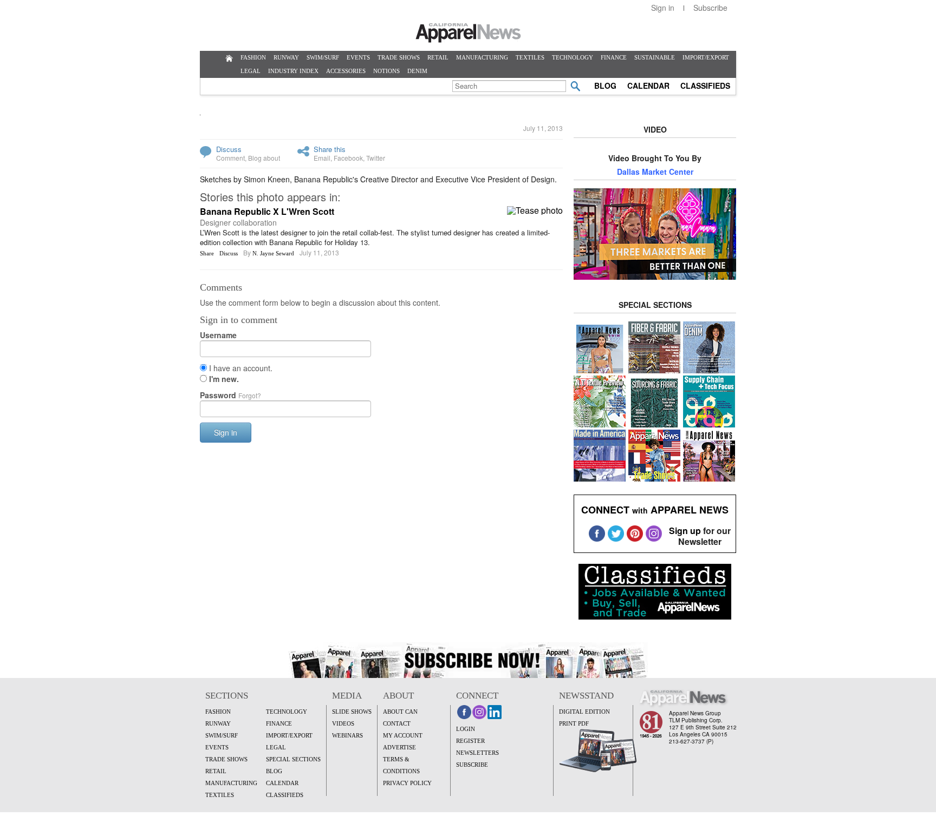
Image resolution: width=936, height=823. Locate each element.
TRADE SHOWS (399, 57)
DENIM (417, 71)
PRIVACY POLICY (407, 783)
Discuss (229, 149)
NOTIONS (386, 71)
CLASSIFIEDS (705, 85)
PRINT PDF (574, 723)
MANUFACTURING (482, 57)
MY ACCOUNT (402, 735)
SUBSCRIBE (472, 764)
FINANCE (614, 57)
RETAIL (437, 57)
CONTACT (397, 723)
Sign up (685, 530)
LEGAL (250, 71)
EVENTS (358, 57)
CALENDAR (648, 85)
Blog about (264, 157)
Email (322, 157)
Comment (230, 157)
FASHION (253, 57)
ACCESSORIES (346, 71)
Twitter (375, 157)
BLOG (605, 85)
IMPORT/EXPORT (705, 57)
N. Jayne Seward (273, 253)
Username (218, 335)
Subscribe (710, 7)
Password (230, 395)
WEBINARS (347, 735)
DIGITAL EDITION (584, 711)
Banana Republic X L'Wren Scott (267, 211)
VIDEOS (343, 723)
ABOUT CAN (400, 711)
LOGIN (465, 729)
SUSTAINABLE (654, 57)
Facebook (348, 157)
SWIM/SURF (323, 57)
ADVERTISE (399, 747)
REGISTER (470, 741)
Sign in (662, 7)
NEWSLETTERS (477, 752)
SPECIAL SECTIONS (293, 759)
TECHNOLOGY (572, 57)
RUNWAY (286, 57)
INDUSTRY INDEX (293, 71)
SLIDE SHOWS (352, 711)
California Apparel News (468, 33)
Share (207, 253)
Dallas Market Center (655, 171)
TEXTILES (530, 57)
